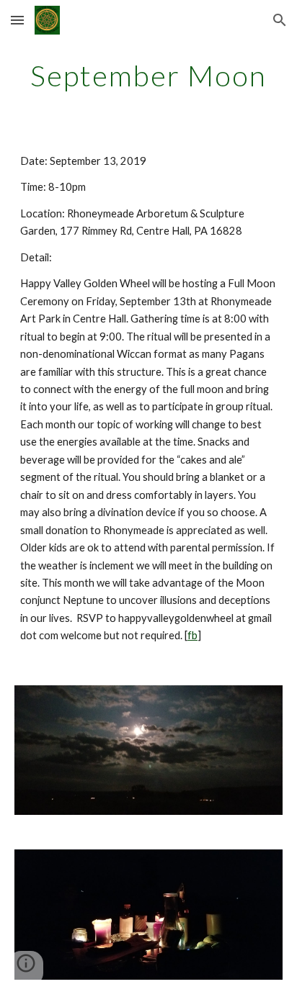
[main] (148, 75)
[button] (17, 20)
